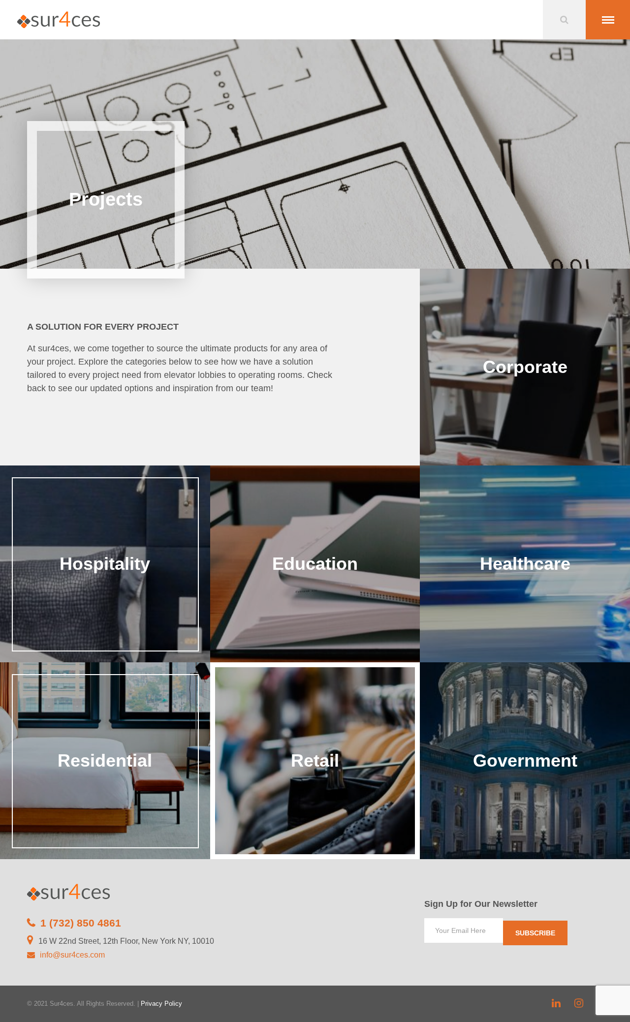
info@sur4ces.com (72, 955)
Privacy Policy (161, 1003)
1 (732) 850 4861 (80, 923)
